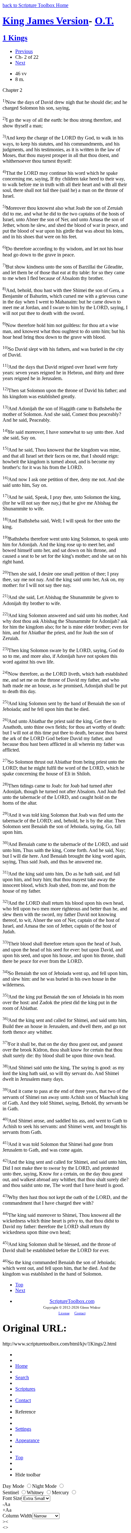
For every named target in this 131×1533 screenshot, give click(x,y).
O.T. (104, 20)
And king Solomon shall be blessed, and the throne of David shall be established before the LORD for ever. (59, 1246)
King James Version (46, 20)
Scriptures (25, 1389)
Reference (25, 1411)
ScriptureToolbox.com (72, 1301)
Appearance (27, 1440)
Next (20, 62)
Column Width (17, 1515)
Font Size (12, 1498)
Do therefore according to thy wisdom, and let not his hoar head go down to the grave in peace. (63, 251)
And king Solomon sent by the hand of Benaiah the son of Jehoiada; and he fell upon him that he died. (64, 705)
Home (21, 1366)
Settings (23, 1429)
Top (19, 1284)
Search (22, 1377)
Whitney (36, 1492)
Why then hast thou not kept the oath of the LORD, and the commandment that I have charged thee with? (65, 1199)
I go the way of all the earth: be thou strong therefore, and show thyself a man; (62, 122)
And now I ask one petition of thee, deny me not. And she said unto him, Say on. (63, 481)
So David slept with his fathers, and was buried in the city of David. (63, 351)
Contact (80, 1313)
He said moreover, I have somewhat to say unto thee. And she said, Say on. (63, 434)
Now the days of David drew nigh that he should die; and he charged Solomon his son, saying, (65, 104)
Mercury (61, 1492)
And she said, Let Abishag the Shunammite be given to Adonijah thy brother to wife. (61, 599)
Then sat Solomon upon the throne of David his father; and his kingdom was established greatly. (64, 392)
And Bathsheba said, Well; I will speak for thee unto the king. (61, 523)
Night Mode (45, 1486)
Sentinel (11, 1492)
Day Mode (14, 1486)
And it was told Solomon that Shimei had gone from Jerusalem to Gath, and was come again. (58, 1146)
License (64, 1313)
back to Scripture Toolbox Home (35, 5)
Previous (24, 51)
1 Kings (15, 38)
